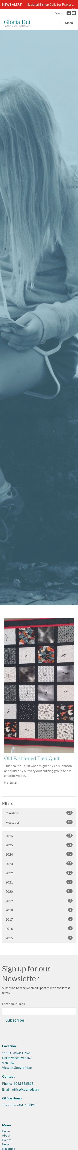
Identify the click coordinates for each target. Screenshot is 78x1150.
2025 (38, 845)
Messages (38, 822)
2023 (38, 864)
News (6, 1144)
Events (6, 1140)
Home (6, 1131)
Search (59, 13)
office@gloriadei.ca (25, 1089)
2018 (38, 910)
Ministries (38, 813)
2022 (38, 873)
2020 (38, 891)
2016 (38, 928)
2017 (38, 919)
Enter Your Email (13, 1004)
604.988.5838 (23, 1083)
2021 (38, 882)
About (6, 1135)
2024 (38, 854)
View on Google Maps (17, 1067)
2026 (38, 836)
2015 (38, 938)
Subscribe (14, 1019)
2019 (38, 901)
